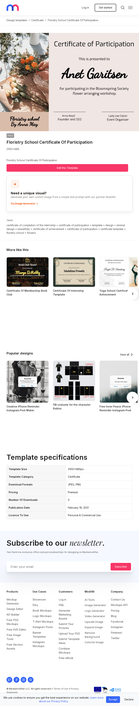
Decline (129, 699)
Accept (113, 699)
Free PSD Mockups (12, 622)
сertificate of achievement (48, 229)
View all (124, 354)
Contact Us (118, 599)
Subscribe (121, 566)
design (109, 225)
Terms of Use (60, 688)
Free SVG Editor (16, 629)
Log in (85, 7)
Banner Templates (39, 634)
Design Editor (15, 609)
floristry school (15, 232)
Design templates (17, 20)
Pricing (115, 610)
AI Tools (90, 599)
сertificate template (111, 229)
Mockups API (119, 605)
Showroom (39, 599)
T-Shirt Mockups (43, 621)
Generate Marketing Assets (65, 614)
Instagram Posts (43, 627)
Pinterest (116, 632)
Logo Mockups (42, 616)
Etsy (35, 605)
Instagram (117, 627)
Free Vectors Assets (15, 646)
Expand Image (94, 627)
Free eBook (66, 658)
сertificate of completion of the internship (31, 225)
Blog (113, 616)
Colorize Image (94, 642)
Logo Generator (94, 610)
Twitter (115, 638)
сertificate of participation (74, 225)
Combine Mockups (64, 650)
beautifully (24, 229)
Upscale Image (94, 621)
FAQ (61, 605)
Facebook (117, 621)
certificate (37, 20)
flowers (31, 232)
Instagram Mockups (39, 644)
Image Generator (95, 605)
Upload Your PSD (69, 633)
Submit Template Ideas (69, 641)
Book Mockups (42, 610)
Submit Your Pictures (66, 626)
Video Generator (95, 616)
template (97, 225)
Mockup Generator (13, 601)
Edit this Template (67, 167)
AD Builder (13, 614)
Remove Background (92, 635)
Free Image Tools (14, 637)
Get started (105, 7)
